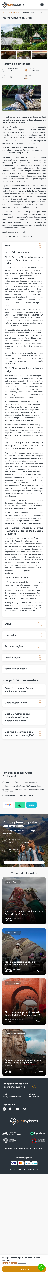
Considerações (13, 657)
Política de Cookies (25, 1148)
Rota (7, 245)
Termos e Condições (16, 668)
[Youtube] (17, 1109)
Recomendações (14, 646)
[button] (42, 4)
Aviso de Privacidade (10, 1148)
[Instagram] (11, 1109)
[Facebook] (4, 1109)
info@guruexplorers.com (11, 1097)
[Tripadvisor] (24, 1109)
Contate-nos (41, 1267)
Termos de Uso (38, 1148)
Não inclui (10, 635)
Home (4, 12)
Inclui (8, 623)
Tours (10, 12)
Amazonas (18, 12)
